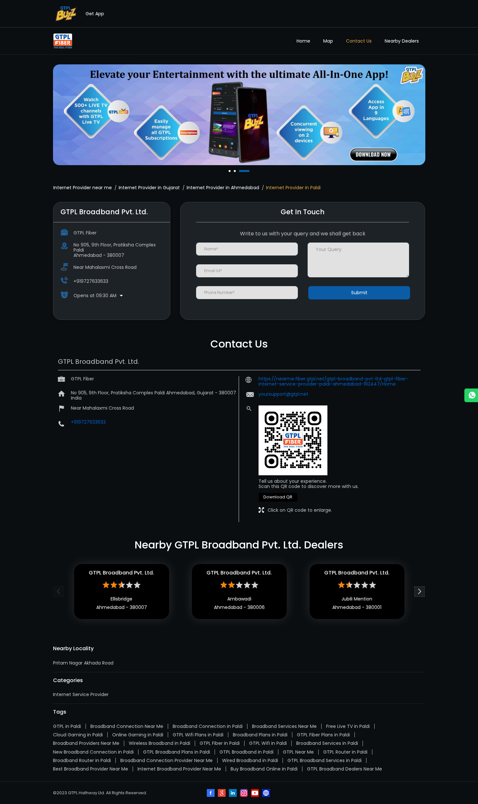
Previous (58, 591)
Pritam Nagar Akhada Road (83, 663)
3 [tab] (240, 171)
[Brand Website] (267, 793)
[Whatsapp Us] (471, 395)
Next (419, 591)
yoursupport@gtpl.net (283, 394)
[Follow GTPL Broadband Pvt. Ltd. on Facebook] (211, 793)
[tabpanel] (239, 114)
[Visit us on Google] (222, 793)
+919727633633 (90, 281)
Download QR (277, 497)
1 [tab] (230, 171)
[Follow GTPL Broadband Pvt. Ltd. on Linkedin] (233, 793)
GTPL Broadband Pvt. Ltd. (121, 572)
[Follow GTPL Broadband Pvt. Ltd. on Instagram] (244, 793)
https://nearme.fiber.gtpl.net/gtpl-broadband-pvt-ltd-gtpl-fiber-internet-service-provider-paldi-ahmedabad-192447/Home (333, 381)
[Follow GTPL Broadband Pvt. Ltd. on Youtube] (255, 793)
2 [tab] (235, 171)
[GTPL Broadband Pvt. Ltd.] (63, 41)
